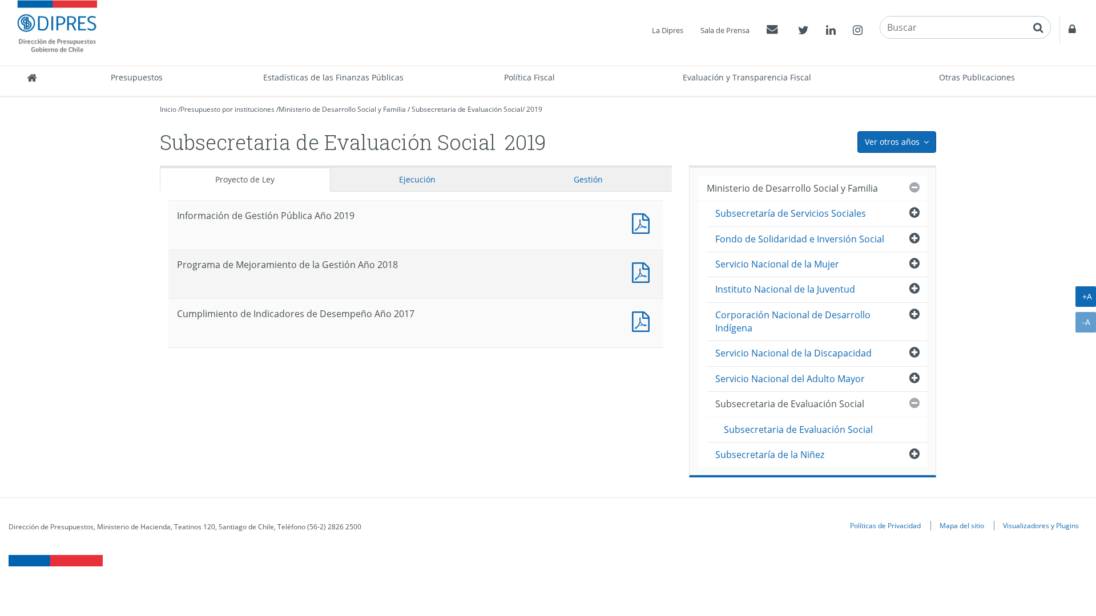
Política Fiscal (529, 77)
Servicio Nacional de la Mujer (777, 264)
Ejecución (417, 179)
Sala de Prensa (725, 30)
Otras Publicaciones (977, 77)
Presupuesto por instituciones (227, 109)
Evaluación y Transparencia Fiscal (747, 77)
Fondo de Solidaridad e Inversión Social (799, 239)
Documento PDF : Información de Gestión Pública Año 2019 (643, 222)
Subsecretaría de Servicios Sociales (790, 213)
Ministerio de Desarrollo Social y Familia (342, 109)
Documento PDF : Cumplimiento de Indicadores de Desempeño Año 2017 (643, 320)
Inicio (168, 109)
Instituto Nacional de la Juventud (785, 289)
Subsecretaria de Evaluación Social (467, 109)
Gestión (588, 179)
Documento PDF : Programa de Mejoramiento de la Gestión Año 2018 (643, 271)
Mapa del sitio (962, 525)
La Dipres (667, 30)
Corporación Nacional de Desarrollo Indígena (793, 321)
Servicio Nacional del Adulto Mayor (790, 378)
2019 (534, 109)
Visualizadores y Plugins (1041, 525)
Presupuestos (137, 77)
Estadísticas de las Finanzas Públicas (333, 77)
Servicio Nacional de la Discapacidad (793, 353)
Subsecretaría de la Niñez (769, 454)
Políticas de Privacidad (885, 525)
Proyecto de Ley (245, 179)
